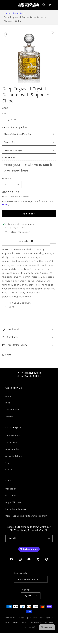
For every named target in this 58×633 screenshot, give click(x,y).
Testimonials (12, 409)
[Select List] (53, 240)
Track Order (11, 442)
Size (4, 113)
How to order (12, 449)
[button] (6, 4)
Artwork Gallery (13, 456)
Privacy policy (46, 618)
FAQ (7, 462)
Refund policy (50, 622)
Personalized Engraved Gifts (25, 618)
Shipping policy (30, 627)
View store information (17, 232)
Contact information (31, 622)
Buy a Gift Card (13, 502)
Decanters (19, 13)
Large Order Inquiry (15, 509)
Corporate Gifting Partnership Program (26, 516)
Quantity (6, 178)
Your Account (12, 435)
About (8, 396)
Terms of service (12, 622)
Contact (9, 469)
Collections (11, 488)
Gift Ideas (10, 495)
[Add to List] (52, 32)
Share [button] (8, 354)
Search (9, 416)
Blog (7, 402)
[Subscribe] (49, 538)
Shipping (5, 196)
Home (7, 13)
